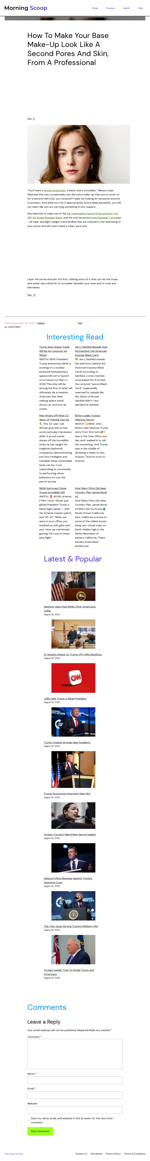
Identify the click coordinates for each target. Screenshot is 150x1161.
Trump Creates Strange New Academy (67, 742)
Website (32, 1103)
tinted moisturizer (54, 190)
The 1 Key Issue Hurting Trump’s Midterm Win (71, 926)
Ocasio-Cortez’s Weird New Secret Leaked (70, 834)
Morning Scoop (14, 1153)
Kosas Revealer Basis (49, 217)
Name (31, 1073)
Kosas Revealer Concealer (105, 217)
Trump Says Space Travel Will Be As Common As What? (54, 351)
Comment (34, 1036)
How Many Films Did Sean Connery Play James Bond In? (91, 492)
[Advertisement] (75, 92)
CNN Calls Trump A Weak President (65, 698)
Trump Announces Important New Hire (67, 793)
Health (41, 323)
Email (31, 1088)
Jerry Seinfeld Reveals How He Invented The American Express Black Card (91, 351)
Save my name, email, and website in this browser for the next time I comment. (72, 1120)
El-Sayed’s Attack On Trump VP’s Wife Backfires (73, 654)
